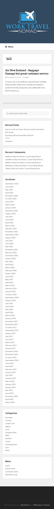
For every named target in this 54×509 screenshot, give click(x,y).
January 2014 (10, 378)
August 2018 (10, 300)
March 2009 (10, 402)
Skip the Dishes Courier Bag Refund (27, 156)
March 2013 (10, 381)
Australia (8, 417)
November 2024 (11, 196)
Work (7, 450)
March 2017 (10, 342)
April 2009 (9, 399)
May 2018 (9, 309)
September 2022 (11, 234)
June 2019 (9, 276)
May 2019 (9, 279)
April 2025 (9, 193)
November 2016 (11, 354)
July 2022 (9, 241)
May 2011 (9, 390)
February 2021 (11, 252)
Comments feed (11, 472)
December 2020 (11, 255)
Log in (7, 465)
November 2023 (11, 211)
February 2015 (11, 369)
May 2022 (9, 246)
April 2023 (9, 223)
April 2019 (9, 282)
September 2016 (11, 360)
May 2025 (9, 190)
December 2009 (11, 396)
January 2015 (10, 372)
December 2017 (11, 321)
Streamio (8, 141)
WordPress (25, 505)
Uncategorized (11, 444)
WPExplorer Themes (42, 505)
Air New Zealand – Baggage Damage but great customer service (26, 72)
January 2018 (10, 318)
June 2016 (9, 363)
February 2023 (11, 228)
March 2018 (10, 315)
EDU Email (9, 132)
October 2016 (10, 357)
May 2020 (9, 261)
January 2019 (10, 291)
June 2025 (9, 187)
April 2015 (9, 366)
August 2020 (10, 258)
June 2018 (9, 306)
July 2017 (9, 336)
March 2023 (10, 226)
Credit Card (9, 423)
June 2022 (9, 243)
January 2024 (10, 208)
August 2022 (10, 238)
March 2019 (10, 285)
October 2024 (10, 199)
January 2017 (10, 348)
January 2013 (10, 384)
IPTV (7, 138)
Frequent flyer (11, 432)
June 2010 (9, 393)
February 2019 (11, 288)
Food (7, 429)
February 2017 (11, 345)
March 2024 (10, 205)
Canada (8, 420)
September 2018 (11, 297)
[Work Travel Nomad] (27, 22)
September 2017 (11, 330)
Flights (26, 77)
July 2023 (9, 217)
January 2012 (10, 387)
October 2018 (10, 294)
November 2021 (11, 249)
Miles (7, 435)
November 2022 (11, 231)
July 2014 (9, 375)
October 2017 (10, 327)
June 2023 (9, 220)
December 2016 (11, 351)
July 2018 (9, 303)
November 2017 (11, 324)
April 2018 (9, 312)
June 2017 (9, 339)
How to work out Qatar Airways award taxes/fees (24, 129)
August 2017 (10, 333)
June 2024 (9, 202)
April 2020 (9, 264)
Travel (7, 441)
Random (8, 438)
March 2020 (10, 267)
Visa (7, 447)
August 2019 (10, 273)
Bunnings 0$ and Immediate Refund (19, 135)
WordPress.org (11, 475)
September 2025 (11, 184)
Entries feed (10, 468)
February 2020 (11, 270)
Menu (10, 47)
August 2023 (10, 213)
